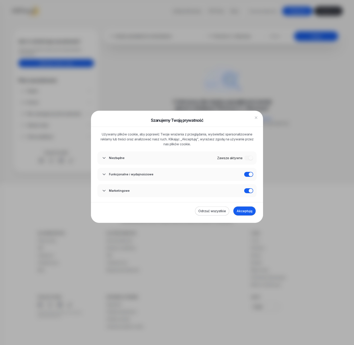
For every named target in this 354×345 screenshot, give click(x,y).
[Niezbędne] (248, 158)
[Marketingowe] (248, 190)
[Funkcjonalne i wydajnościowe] (248, 174)
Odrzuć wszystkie (212, 211)
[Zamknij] (256, 117)
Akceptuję (244, 211)
